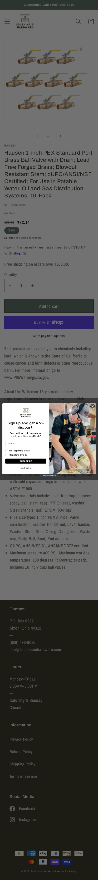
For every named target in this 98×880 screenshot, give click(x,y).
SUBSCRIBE (26, 461)
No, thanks (25, 468)
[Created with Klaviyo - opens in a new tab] (49, 475)
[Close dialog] (92, 406)
